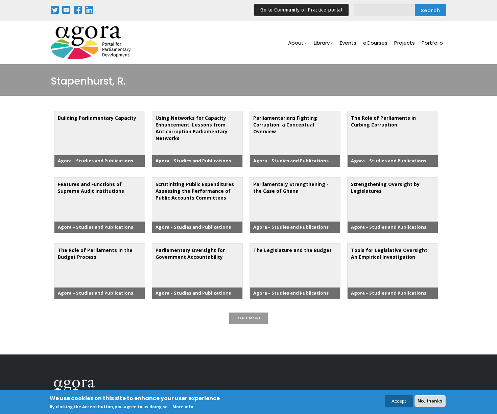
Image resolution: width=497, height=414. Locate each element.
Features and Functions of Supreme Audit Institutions (91, 187)
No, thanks (430, 401)
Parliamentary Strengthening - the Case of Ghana (291, 187)
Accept (399, 401)
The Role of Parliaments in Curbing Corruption (383, 121)
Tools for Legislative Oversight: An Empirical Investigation (390, 253)
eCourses (375, 42)
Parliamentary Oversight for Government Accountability (190, 253)
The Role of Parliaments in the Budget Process (95, 253)
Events (348, 42)
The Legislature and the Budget (292, 250)
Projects (404, 42)
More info (182, 407)
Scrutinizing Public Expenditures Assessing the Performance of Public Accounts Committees (195, 191)
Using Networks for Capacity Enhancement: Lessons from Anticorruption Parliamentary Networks (192, 128)
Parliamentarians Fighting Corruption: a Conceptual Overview (285, 125)
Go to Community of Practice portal (301, 10)
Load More (248, 318)
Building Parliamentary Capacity (97, 118)
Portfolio (432, 42)
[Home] (91, 42)
